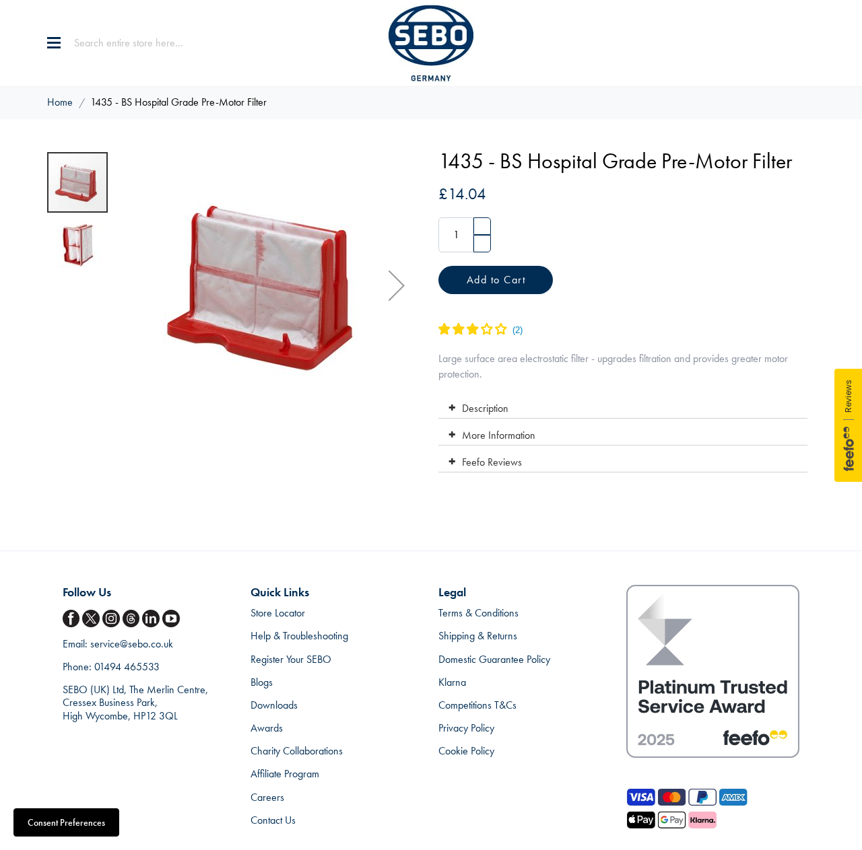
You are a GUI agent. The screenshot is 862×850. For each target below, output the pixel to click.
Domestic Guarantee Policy (494, 659)
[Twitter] (92, 619)
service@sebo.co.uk (131, 644)
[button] (397, 285)
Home (60, 102)
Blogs (262, 682)
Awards (267, 728)
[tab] (622, 405)
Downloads (274, 705)
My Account (777, 43)
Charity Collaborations (297, 751)
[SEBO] (431, 43)
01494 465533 (127, 667)
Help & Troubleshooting (299, 636)
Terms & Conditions (478, 613)
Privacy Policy (466, 728)
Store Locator (278, 613)
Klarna (452, 682)
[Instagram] (112, 619)
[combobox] (158, 43)
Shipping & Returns (477, 636)
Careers (267, 797)
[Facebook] (73, 619)
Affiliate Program (285, 774)
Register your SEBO (291, 659)
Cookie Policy (466, 751)
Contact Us (273, 820)
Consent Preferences (66, 822)
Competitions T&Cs (477, 705)
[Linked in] (152, 619)
